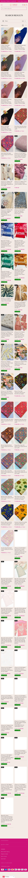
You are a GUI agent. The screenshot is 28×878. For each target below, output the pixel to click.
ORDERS (3, 849)
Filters (6, 21)
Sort (23, 21)
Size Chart (3, 858)
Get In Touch (4, 856)
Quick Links (5, 844)
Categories (4, 840)
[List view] (26, 25)
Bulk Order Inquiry (5, 851)
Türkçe (7, 876)
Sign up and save (6, 862)
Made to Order (4, 854)
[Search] (3, 8)
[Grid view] (23, 25)
